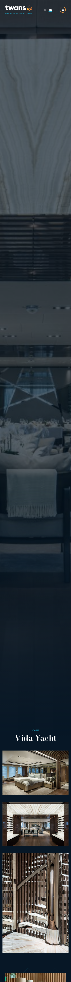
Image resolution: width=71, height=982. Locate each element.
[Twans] (18, 9)
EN (50, 9)
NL (45, 9)
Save (63, 790)
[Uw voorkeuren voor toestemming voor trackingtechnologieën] (6, 979)
